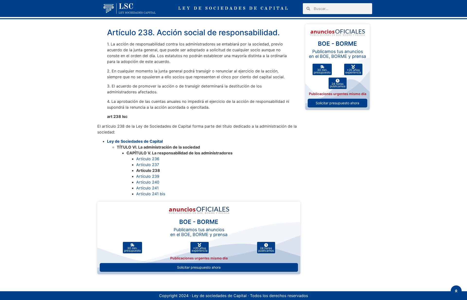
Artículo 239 (147, 176)
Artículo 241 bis (150, 193)
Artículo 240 (147, 182)
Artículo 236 (147, 158)
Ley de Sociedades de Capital (135, 141)
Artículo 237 (147, 164)
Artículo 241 (147, 187)
